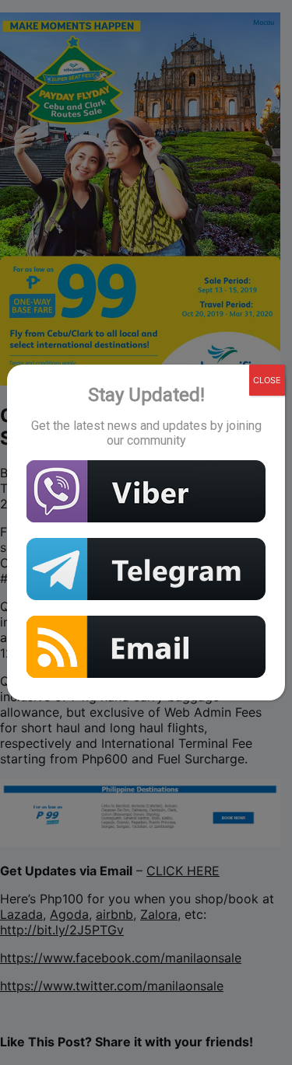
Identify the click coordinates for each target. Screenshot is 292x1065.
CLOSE (267, 380)
